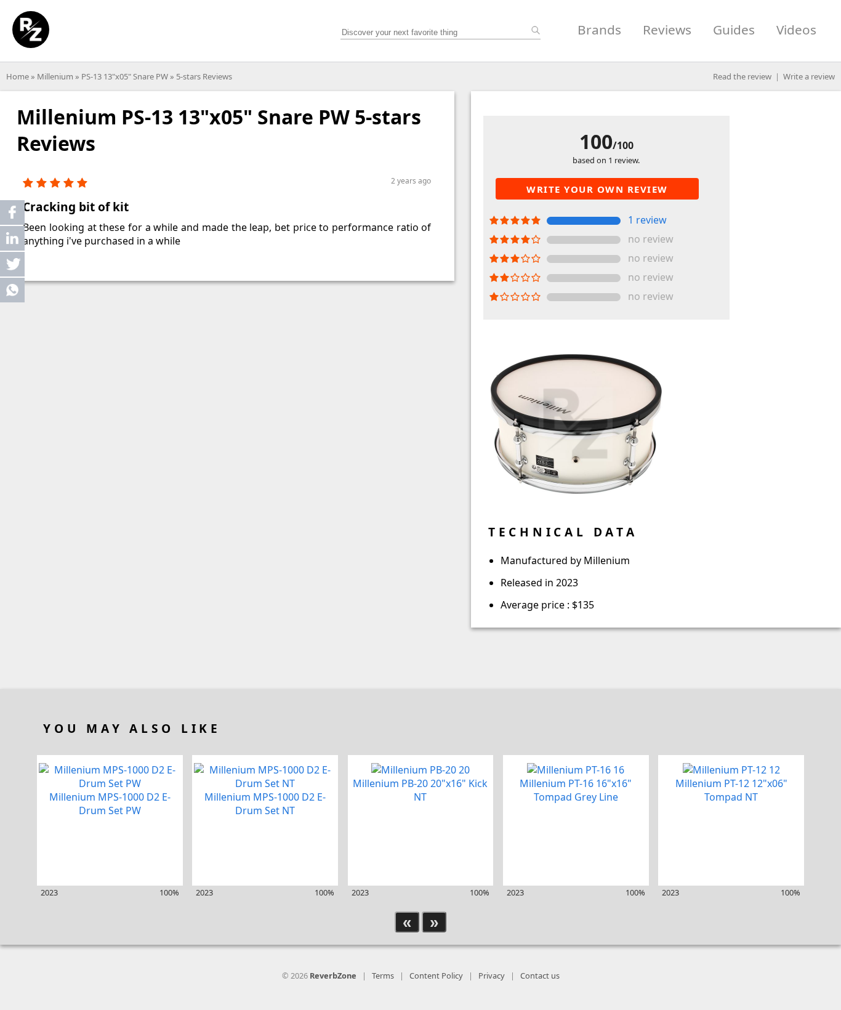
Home (17, 76)
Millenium (55, 76)
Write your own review (597, 189)
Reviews (667, 29)
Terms (383, 975)
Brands (599, 29)
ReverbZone (333, 975)
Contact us (540, 975)
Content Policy (436, 975)
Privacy (491, 975)
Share (12, 212)
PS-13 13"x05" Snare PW (124, 76)
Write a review (809, 76)
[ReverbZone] (30, 29)
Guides (734, 29)
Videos (796, 29)
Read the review (742, 76)
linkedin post (13, 241)
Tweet (12, 264)
